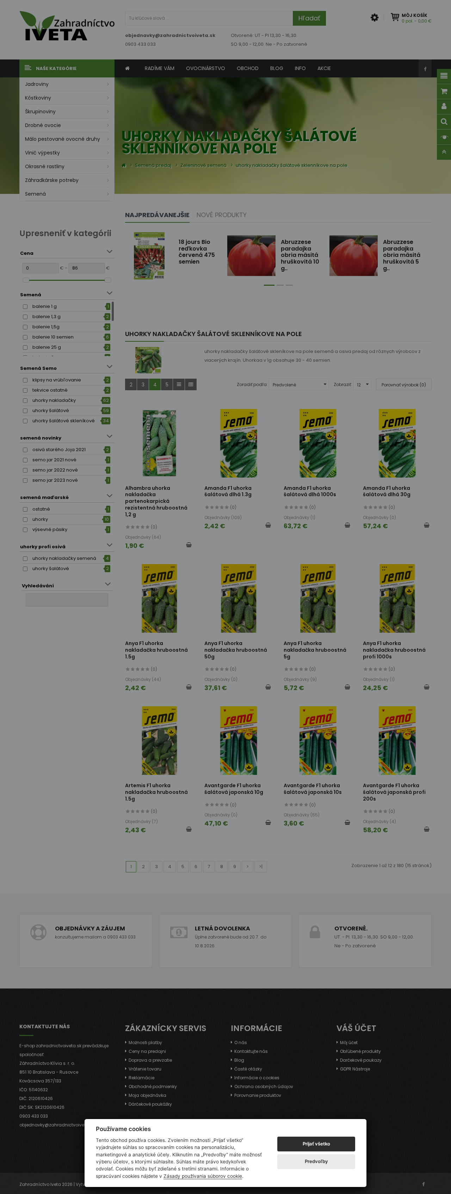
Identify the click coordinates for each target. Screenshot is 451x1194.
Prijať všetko (316, 1143)
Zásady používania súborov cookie (202, 1176)
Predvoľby (316, 1161)
